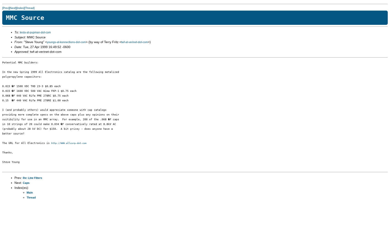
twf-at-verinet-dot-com (134, 42)
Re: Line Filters (32, 178)
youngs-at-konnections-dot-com (66, 42)
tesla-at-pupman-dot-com (35, 32)
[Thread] (29, 8)
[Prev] (5, 8)
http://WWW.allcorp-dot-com (68, 143)
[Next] (12, 8)
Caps (26, 183)
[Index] (20, 8)
